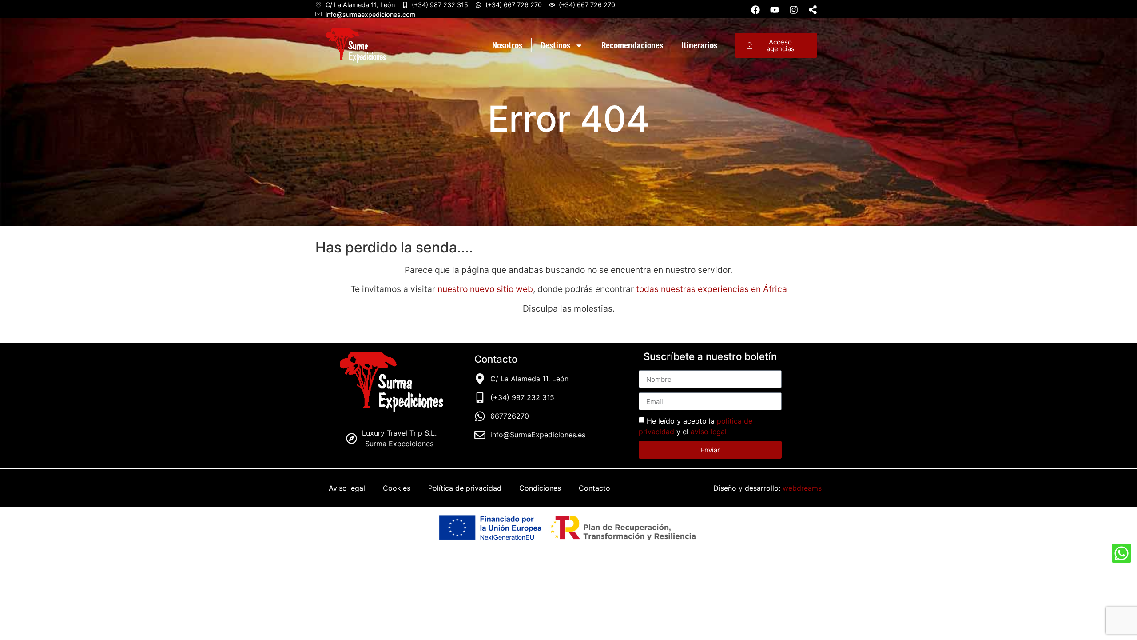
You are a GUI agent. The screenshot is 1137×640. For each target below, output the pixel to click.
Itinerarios (699, 45)
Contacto (594, 488)
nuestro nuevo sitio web (484, 289)
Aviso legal (347, 488)
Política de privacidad (464, 488)
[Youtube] (774, 10)
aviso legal (709, 431)
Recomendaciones (632, 45)
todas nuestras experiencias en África (711, 289)
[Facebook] (755, 10)
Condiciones (540, 488)
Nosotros (507, 45)
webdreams (802, 488)
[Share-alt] (813, 10)
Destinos (555, 45)
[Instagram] (794, 10)
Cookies (396, 488)
